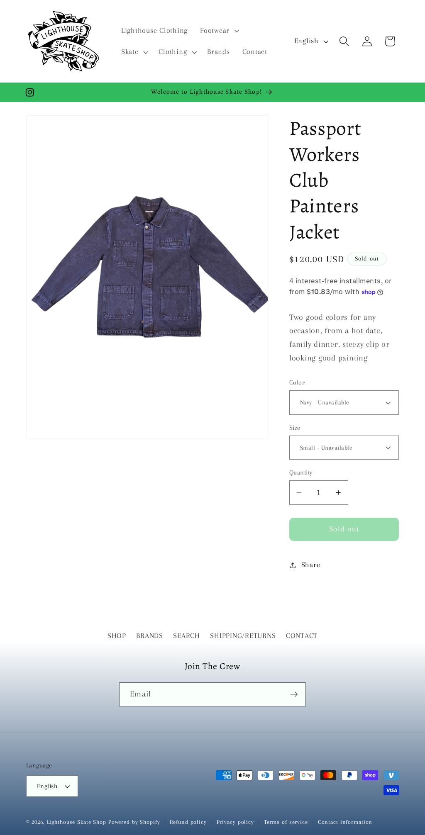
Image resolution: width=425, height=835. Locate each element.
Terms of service (286, 822)
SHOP (116, 636)
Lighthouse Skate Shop (76, 822)
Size (294, 427)
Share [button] (310, 565)
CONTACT (302, 636)
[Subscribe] (294, 694)
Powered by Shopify (134, 822)
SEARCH (186, 636)
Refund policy (188, 822)
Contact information (345, 822)
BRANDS (149, 636)
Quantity (301, 472)
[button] (219, 30)
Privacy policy (235, 822)
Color (297, 382)
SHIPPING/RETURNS (243, 636)
